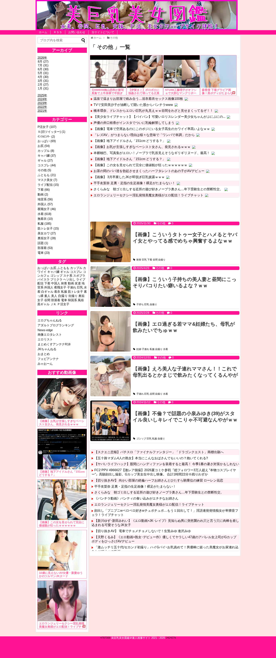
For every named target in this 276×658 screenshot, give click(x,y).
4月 (40, 77)
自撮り (161, 259)
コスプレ (44, 165)
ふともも (44, 175)
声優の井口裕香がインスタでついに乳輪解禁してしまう (134, 122)
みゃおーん (45, 363)
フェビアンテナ (48, 358)
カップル (44, 150)
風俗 (81, 300)
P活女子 (43, 127)
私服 (152, 349)
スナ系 (67, 275)
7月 (40, 65)
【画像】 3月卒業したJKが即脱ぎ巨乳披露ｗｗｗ (129, 177)
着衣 (57, 291)
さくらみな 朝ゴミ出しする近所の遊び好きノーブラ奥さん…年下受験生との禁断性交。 (158, 189)
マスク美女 (45, 180)
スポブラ (79, 275)
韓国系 (72, 300)
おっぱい (44, 141)
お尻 (41, 146)
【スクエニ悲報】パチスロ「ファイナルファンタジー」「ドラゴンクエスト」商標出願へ (159, 452)
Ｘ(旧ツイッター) (49, 131)
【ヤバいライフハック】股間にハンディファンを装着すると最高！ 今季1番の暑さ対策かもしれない (166, 464)
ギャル (42, 160)
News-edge (45, 330)
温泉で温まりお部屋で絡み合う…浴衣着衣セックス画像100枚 (138, 98)
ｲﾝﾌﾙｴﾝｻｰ (44, 136)
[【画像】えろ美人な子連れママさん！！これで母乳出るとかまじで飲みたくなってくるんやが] (110, 376)
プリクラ (56, 279)
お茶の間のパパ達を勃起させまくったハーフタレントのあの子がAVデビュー (149, 171)
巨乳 (144, 259)
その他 (161, 223)
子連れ (145, 349)
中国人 (55, 283)
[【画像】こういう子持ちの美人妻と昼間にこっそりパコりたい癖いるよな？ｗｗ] (110, 286)
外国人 (42, 204)
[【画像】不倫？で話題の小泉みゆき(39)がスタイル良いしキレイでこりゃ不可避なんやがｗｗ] (110, 421)
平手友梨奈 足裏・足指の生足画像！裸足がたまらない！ (134, 183)
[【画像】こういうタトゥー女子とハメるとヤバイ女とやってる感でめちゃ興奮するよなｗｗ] (110, 242)
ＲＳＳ (58, 32)
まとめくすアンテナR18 (54, 344)
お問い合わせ (76, 32)
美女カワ (44, 233)
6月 (40, 69)
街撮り (73, 296)
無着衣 (42, 218)
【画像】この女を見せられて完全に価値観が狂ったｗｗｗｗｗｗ (140, 165)
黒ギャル (43, 304)
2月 (40, 84)
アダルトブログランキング (56, 325)
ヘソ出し (69, 279)
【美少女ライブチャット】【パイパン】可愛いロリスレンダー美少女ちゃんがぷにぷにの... (159, 116)
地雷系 (42, 199)
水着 (165, 349)
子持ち (140, 304)
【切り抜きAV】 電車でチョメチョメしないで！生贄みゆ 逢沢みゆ (142, 531)
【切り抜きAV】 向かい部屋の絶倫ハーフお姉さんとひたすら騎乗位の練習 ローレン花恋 (158, 480)
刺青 (138, 259)
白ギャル (47, 291)
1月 (40, 88)
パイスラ (43, 279)
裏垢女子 (44, 238)
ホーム (43, 32)
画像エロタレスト (50, 334)
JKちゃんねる (47, 349)
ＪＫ (53, 304)
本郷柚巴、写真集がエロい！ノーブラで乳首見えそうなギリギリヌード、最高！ (152, 153)
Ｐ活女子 (63, 304)
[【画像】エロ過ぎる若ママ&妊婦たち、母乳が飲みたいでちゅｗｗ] (110, 331)
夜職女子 (44, 209)
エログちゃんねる (50, 320)
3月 (40, 80)
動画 (41, 194)
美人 (54, 296)
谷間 (155, 259)
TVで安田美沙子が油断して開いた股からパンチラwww (133, 104)
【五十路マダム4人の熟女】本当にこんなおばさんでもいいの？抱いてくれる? (151, 458)
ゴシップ (141, 438)
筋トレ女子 (45, 228)
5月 (40, 73)
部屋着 (42, 248)
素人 (47, 296)
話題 (41, 243)
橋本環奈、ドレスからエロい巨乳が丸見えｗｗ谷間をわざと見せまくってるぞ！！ (153, 110)
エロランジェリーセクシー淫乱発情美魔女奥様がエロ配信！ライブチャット (148, 195)
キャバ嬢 (44, 155)
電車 (41, 252)
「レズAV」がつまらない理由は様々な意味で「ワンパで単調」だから (144, 135)
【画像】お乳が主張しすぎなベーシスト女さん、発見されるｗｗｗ (142, 147)
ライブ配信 (45, 184)
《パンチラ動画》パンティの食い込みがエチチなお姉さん (136, 498)
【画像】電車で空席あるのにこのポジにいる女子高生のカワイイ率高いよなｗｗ (152, 129)
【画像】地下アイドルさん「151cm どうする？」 (129, 140)
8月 (40, 61)
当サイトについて (103, 32)
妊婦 (138, 349)
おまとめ (44, 354)
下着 (149, 259)
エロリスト (45, 339)
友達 (78, 283)
